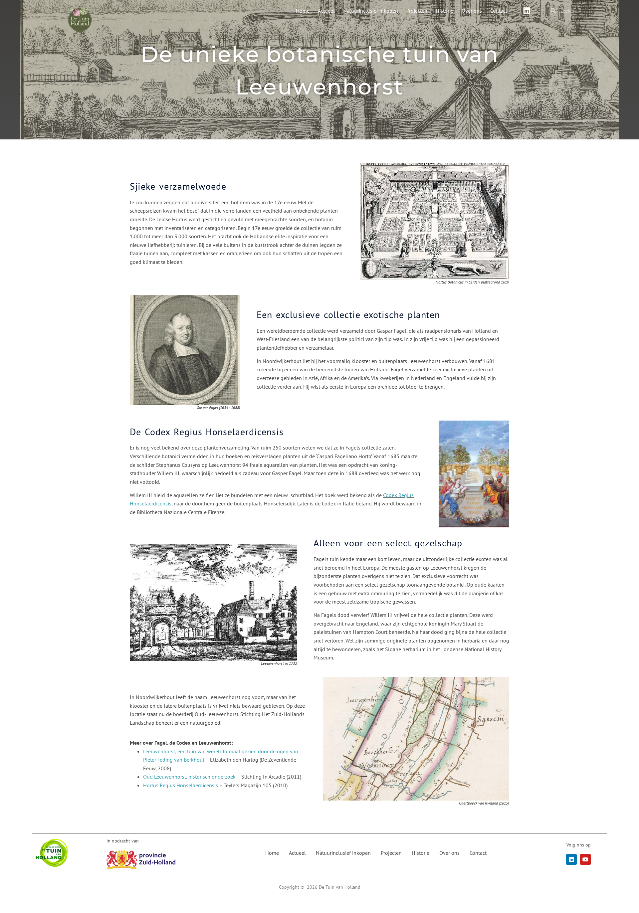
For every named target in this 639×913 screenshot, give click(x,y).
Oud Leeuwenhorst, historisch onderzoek (189, 776)
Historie (444, 10)
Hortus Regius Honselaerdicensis (180, 785)
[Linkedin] (526, 10)
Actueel (326, 10)
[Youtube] (585, 859)
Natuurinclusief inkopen (370, 10)
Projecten (416, 10)
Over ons (472, 10)
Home (303, 10)
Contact (498, 10)
